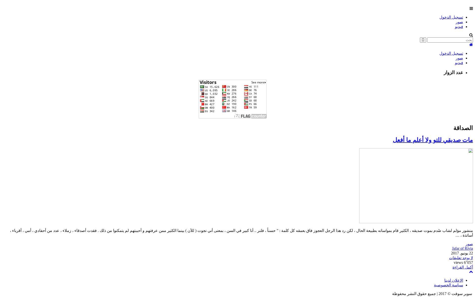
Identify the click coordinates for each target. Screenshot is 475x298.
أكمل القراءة (462, 267)
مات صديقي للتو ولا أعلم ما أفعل (433, 140)
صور (459, 22)
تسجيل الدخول (451, 17)
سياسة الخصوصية (448, 285)
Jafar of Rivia (462, 248)
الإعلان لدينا (453, 280)
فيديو (459, 27)
